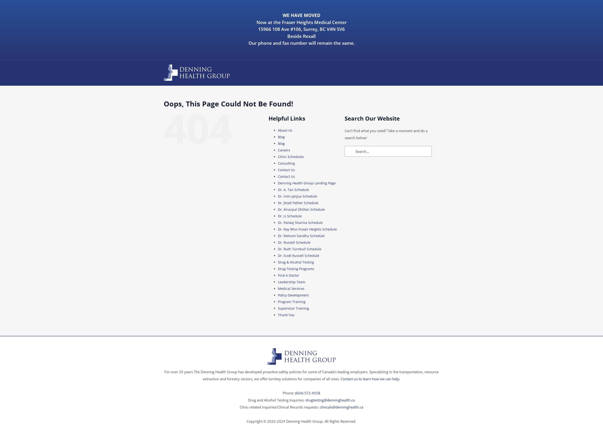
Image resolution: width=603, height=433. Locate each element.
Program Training (292, 301)
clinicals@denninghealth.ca (341, 407)
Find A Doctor (288, 275)
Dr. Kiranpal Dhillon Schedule (301, 209)
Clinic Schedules (291, 156)
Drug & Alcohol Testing (296, 262)
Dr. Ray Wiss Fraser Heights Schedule (307, 229)
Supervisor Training (293, 308)
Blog (281, 137)
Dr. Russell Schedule (294, 242)
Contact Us (286, 170)
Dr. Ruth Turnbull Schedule (299, 249)
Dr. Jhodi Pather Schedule (298, 203)
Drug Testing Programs (296, 269)
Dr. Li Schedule (290, 216)
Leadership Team (291, 282)
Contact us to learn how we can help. (370, 378)
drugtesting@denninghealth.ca (330, 400)
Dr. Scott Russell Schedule (298, 255)
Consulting (286, 163)
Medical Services (291, 288)
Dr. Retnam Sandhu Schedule (301, 236)
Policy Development (293, 295)
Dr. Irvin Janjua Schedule (297, 196)
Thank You (286, 315)
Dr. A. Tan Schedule (293, 189)
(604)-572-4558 (307, 393)
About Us (285, 130)
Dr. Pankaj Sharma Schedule (300, 222)
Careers (284, 150)
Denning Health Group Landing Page (307, 183)
